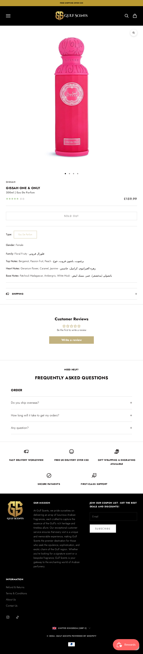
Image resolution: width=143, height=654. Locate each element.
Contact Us (12, 605)
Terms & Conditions (16, 593)
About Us (11, 599)
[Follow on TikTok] (17, 617)
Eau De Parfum (25, 234)
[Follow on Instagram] (8, 617)
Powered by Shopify (84, 635)
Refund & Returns (15, 587)
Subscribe (103, 528)
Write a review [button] (71, 340)
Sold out (71, 216)
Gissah (10, 182)
